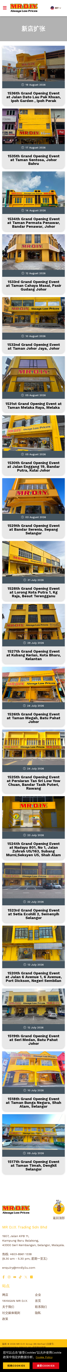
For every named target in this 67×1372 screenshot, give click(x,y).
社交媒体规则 (11, 1313)
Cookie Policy (44, 1357)
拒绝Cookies (16, 1365)
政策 (5, 1319)
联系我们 (41, 1307)
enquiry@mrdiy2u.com (18, 1267)
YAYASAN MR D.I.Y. (15, 1301)
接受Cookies (46, 1365)
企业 (38, 1295)
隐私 (38, 1313)
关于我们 (8, 1307)
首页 (38, 1301)
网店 (5, 1295)
